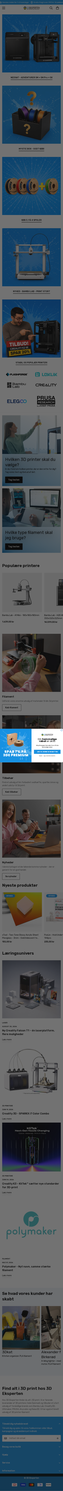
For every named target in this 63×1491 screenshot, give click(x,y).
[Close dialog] (61, 730)
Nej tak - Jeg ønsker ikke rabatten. (47, 755)
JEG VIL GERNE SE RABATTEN (47, 752)
